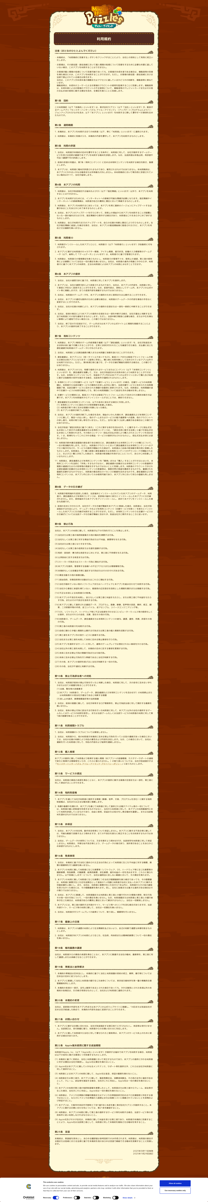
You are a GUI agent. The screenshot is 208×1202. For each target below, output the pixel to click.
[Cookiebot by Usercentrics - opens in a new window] (28, 1197)
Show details (127, 1198)
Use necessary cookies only (175, 1190)
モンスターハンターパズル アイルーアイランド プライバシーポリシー (89, 763)
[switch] (77, 1197)
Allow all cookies (175, 1183)
